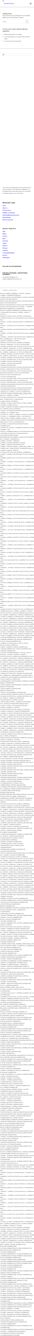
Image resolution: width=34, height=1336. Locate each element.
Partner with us (7, 210)
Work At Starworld (8, 220)
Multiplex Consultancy (9, 213)
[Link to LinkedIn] (30, 290)
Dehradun (5, 241)
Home (4, 205)
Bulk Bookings (7, 217)
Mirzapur (5, 248)
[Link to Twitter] (22, 290)
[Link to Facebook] (25, 290)
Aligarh (4, 234)
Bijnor (4, 238)
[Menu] (30, 3)
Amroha (5, 236)
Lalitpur (5, 243)
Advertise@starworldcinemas (11, 215)
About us (5, 208)
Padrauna (5, 250)
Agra (4, 231)
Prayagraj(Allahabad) (8, 253)
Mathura (5, 245)
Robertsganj (6, 257)
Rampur (5, 255)
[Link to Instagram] (27, 290)
